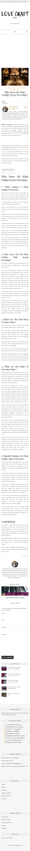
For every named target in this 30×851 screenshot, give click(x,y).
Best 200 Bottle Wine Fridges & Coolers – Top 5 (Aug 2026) (14, 668)
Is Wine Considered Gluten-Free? (13, 694)
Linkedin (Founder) (6, 796)
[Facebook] (25, 108)
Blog (6, 88)
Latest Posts (5, 103)
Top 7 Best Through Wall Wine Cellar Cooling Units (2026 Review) (14, 674)
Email (3, 620)
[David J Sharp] (5, 109)
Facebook (3, 790)
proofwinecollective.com (10, 714)
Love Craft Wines (12, 109)
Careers (24, 1)
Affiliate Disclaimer (6, 1)
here (23, 119)
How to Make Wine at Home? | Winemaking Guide (14, 687)
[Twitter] (27, 108)
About (3, 101)
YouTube (3, 798)
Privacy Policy (4, 817)
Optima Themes (19, 845)
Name (3, 613)
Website (3, 627)
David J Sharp (13, 106)
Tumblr (3, 784)
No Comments (25, 556)
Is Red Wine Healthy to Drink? (15, 598)
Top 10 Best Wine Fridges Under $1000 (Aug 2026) (12, 681)
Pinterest (3, 787)
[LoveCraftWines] (15, 14)
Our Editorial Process (6, 822)
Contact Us (4, 828)
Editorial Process (16, 1)
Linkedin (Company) (6, 793)
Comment (4, 634)
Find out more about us (7, 838)
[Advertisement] (15, 49)
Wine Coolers (13, 88)
